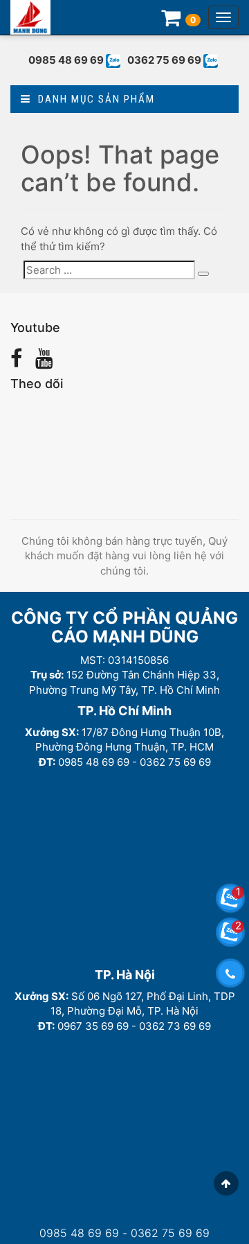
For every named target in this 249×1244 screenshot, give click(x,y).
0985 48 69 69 (66, 60)
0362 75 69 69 (164, 60)
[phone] (230, 973)
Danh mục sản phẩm (93, 99)
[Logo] (30, 17)
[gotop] (226, 1183)
